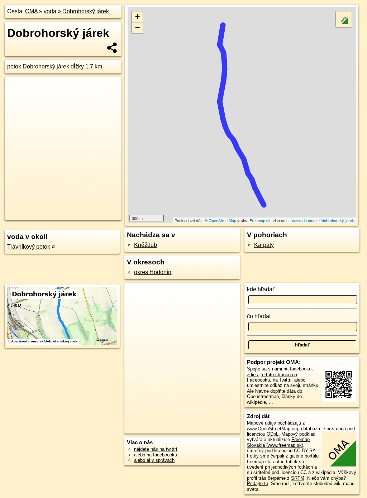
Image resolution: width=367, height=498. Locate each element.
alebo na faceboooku (155, 455)
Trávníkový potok (28, 247)
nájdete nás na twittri (155, 449)
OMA (31, 11)
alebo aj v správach (154, 460)
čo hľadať (259, 316)
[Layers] (344, 19)
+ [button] (137, 16)
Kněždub (145, 245)
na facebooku (297, 369)
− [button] (137, 27)
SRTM (297, 478)
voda (50, 11)
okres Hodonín (152, 272)
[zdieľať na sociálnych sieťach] (112, 47)
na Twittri (282, 380)
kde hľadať (261, 289)
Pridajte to (257, 483)
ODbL (272, 434)
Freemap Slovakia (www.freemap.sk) (278, 442)
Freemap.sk (260, 220)
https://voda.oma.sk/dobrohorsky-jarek (320, 220)
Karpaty (264, 245)
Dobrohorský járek (85, 11)
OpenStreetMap (222, 220)
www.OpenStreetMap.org (272, 428)
